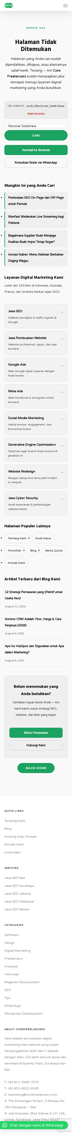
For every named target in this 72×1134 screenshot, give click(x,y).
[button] (65, 5)
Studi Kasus (43, 538)
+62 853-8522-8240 (23, 1088)
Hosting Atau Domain (20, 837)
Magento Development (22, 982)
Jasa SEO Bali (14, 878)
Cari (36, 135)
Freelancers (13, 959)
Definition (11, 935)
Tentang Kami (17, 538)
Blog (33, 550)
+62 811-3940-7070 (23, 1082)
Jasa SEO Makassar (19, 901)
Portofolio (14, 550)
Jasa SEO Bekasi (16, 909)
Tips (7, 998)
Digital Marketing (17, 951)
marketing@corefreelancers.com (32, 1095)
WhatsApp (12, 1006)
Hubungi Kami (35, 745)
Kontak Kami (16, 563)
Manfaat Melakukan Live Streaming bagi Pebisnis (36, 220)
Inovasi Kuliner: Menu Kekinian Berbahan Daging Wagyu (35, 258)
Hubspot (11, 966)
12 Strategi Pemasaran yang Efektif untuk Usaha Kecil (34, 595)
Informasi (11, 974)
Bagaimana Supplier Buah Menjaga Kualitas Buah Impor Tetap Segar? (32, 239)
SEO (7, 990)
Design (9, 943)
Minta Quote (53, 550)
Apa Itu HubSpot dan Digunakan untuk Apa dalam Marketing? (34, 649)
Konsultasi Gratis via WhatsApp (36, 162)
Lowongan (12, 852)
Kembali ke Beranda (36, 150)
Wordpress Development (23, 1014)
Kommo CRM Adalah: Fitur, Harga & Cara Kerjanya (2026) (33, 622)
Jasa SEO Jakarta (17, 894)
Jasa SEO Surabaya (19, 886)
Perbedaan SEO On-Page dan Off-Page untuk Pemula (36, 201)
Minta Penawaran (36, 733)
